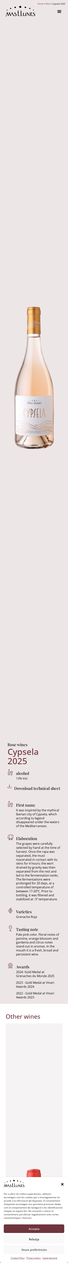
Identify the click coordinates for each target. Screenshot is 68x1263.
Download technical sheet (37, 788)
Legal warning (49, 1258)
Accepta (34, 1229)
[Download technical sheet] (9, 786)
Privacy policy (33, 1258)
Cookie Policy (18, 1258)
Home (40, 3)
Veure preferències (34, 1250)
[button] (62, 1184)
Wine (48, 3)
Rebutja (34, 1239)
